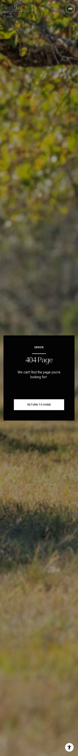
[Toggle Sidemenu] (70, 8)
